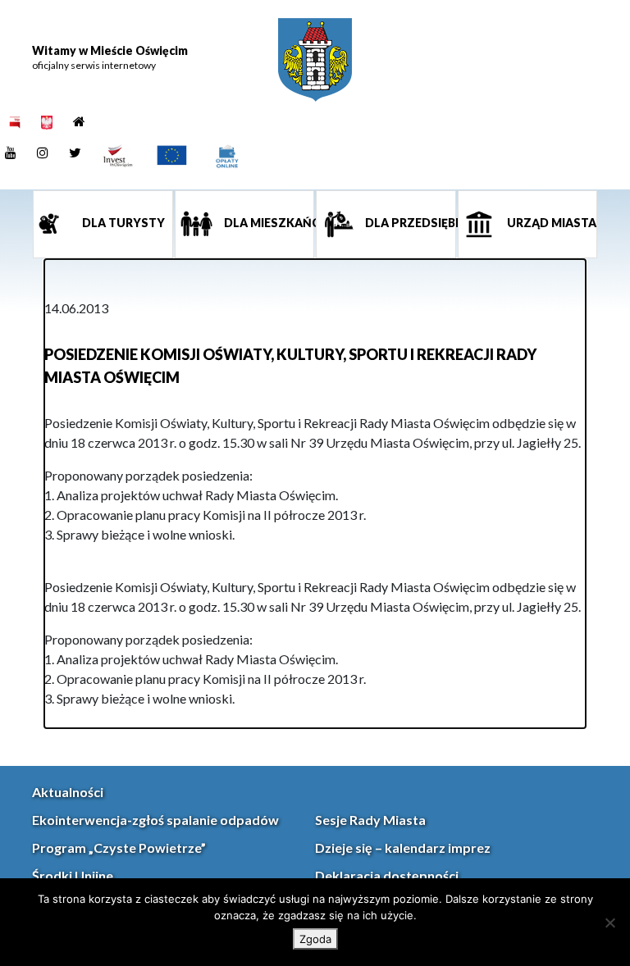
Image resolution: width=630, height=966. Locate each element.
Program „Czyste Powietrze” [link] (119, 847)
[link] (315, 60)
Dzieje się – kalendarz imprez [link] (403, 847)
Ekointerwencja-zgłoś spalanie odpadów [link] (155, 819)
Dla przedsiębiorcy (409, 223)
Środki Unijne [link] (72, 875)
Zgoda (315, 938)
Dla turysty (122, 223)
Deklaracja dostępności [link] (387, 875)
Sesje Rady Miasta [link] (370, 819)
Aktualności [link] (67, 792)
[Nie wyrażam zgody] (609, 922)
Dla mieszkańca (268, 223)
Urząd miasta (550, 223)
